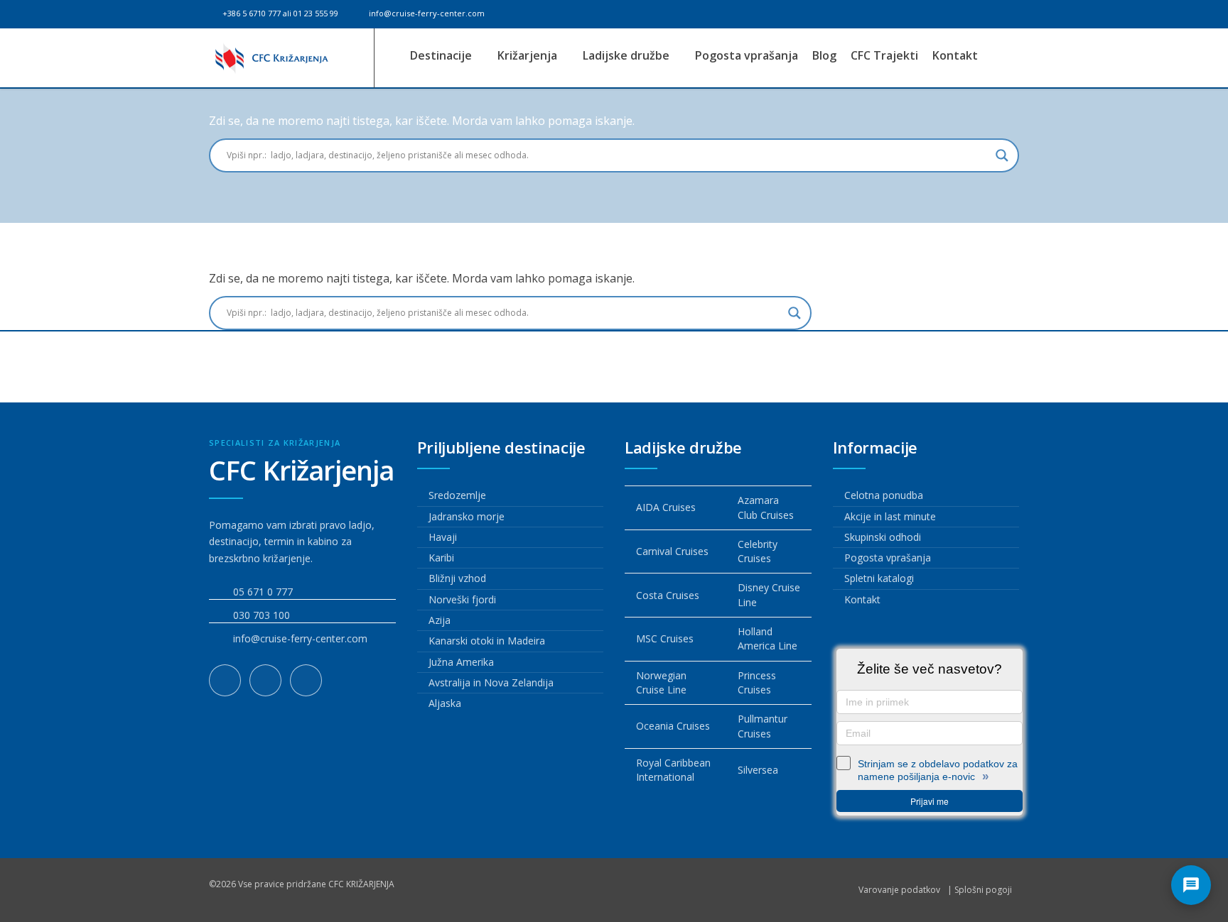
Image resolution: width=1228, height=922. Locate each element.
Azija (440, 620)
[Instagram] (265, 680)
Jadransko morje (467, 516)
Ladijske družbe (627, 55)
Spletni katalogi (879, 578)
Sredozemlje (457, 495)
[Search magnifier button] (1002, 155)
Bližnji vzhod (457, 578)
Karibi (441, 557)
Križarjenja (528, 55)
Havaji (443, 537)
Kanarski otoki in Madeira (487, 640)
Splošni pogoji (983, 890)
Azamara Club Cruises (766, 507)
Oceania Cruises (673, 725)
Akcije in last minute (890, 516)
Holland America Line (767, 638)
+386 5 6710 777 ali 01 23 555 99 (279, 13)
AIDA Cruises (666, 507)
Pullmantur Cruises (762, 726)
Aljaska (445, 703)
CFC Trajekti (884, 55)
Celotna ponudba (883, 495)
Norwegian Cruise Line (661, 682)
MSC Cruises (665, 638)
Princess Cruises (757, 682)
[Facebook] (225, 680)
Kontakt (955, 55)
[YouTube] (306, 680)
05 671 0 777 (263, 591)
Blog (824, 55)
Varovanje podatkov (899, 890)
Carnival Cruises (672, 551)
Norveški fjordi (462, 599)
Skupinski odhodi (882, 537)
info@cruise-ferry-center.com (426, 13)
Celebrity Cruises (757, 551)
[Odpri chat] (1191, 885)
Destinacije (442, 55)
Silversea (758, 769)
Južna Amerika (461, 662)
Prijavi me (929, 801)
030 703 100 (261, 615)
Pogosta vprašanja (746, 55)
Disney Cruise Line (769, 594)
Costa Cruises (667, 595)
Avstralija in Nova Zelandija (491, 682)
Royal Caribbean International (673, 770)
